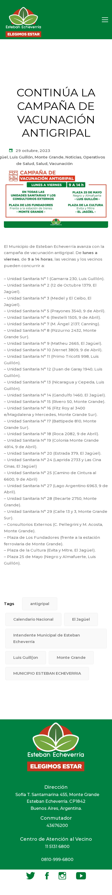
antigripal (39, 603)
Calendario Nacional (33, 619)
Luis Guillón (21, 157)
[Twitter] (30, 876)
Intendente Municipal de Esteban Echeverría (46, 638)
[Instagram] (62, 876)
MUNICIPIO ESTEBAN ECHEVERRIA (47, 673)
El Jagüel (81, 619)
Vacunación (61, 163)
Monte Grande (49, 157)
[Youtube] (81, 876)
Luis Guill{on (25, 657)
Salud (41, 163)
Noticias (73, 157)
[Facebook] (46, 876)
